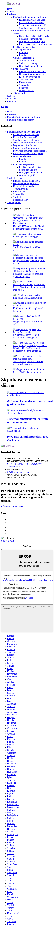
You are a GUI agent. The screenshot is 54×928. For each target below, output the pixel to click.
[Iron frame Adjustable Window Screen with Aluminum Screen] (30, 413)
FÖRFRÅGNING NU (12, 506)
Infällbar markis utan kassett (32, 71)
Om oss (10, 11)
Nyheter (11, 96)
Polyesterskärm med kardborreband (36, 44)
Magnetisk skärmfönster (30, 38)
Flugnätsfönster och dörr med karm (29, 17)
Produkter (11, 14)
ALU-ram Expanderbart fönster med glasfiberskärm (28, 362)
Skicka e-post (7, 541)
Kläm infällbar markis (29, 77)
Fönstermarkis (26, 82)
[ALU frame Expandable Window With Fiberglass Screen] (30, 395)
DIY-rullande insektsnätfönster (27, 297)
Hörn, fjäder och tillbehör (31, 66)
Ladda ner (12, 101)
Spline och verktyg (28, 63)
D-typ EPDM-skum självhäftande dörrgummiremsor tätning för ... (29, 227)
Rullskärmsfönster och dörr (32, 19)
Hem (9, 9)
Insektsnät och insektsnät (25, 47)
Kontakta (11, 98)
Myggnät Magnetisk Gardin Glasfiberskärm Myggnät (26, 336)
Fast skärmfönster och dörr (31, 22)
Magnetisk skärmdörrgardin (32, 41)
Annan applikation (22, 49)
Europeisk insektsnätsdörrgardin (34, 36)
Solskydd (23, 87)
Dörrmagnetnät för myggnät (26, 236)
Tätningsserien (20, 93)
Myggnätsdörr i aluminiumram (27, 372)
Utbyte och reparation (23, 58)
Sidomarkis (24, 85)
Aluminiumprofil (27, 60)
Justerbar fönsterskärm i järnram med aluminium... (28, 420)
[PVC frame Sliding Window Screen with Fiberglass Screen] (30, 430)
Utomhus (23, 52)
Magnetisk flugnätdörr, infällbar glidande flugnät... (28, 275)
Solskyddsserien (20, 68)
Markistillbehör (26, 90)
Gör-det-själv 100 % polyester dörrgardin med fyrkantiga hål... (28, 349)
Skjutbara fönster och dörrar (32, 28)
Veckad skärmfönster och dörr (33, 25)
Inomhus (23, 55)
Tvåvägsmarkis (26, 79)
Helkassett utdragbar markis (32, 74)
